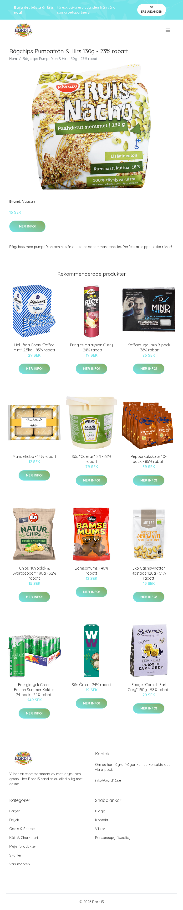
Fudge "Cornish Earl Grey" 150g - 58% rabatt (149, 687)
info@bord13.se (108, 780)
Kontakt (101, 820)
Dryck (14, 820)
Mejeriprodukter (22, 846)
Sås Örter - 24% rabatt (92, 684)
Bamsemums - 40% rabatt (91, 571)
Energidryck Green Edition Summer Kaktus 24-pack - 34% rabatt (34, 689)
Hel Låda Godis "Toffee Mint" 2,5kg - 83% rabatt (34, 347)
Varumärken (19, 864)
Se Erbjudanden (151, 9)
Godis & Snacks (22, 828)
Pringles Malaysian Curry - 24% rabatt (91, 347)
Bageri (14, 811)
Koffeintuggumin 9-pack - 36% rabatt (148, 347)
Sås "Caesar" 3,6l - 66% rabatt (91, 459)
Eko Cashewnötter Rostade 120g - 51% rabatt (149, 573)
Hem (13, 58)
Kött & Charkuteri (23, 837)
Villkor (100, 828)
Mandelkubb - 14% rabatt (34, 456)
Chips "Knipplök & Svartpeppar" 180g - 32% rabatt (34, 573)
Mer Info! (27, 226)
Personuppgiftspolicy (113, 837)
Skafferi (15, 855)
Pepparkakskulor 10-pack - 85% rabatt (149, 459)
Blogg (100, 811)
